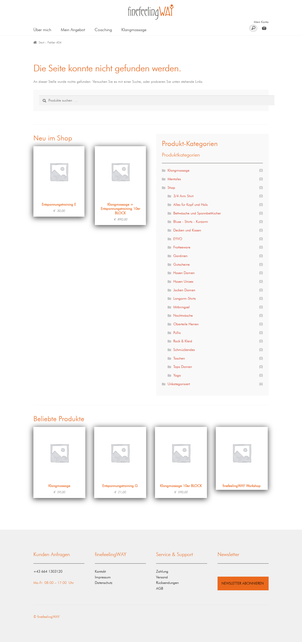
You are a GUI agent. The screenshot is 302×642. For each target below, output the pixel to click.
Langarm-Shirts (184, 298)
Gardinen (180, 256)
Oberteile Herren (186, 324)
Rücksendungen (167, 583)
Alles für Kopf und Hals (190, 205)
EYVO (177, 239)
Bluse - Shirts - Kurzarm (190, 222)
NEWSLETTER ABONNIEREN (243, 583)
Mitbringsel (181, 307)
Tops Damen (182, 367)
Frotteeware (181, 247)
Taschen (179, 358)
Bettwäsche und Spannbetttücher (197, 213)
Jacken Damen (184, 290)
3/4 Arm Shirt (183, 196)
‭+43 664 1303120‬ (47, 571)
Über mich (42, 29)
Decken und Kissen (187, 230)
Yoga (177, 375)
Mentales (174, 179)
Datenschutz (103, 583)
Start (41, 42)
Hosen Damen (184, 273)
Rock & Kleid (182, 341)
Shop (171, 188)
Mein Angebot (73, 29)
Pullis (177, 333)
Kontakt (100, 571)
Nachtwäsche (183, 315)
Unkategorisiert (179, 384)
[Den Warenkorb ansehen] (263, 28)
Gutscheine (181, 264)
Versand (162, 577)
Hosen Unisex (183, 281)
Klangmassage (133, 29)
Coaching (103, 29)
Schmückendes (184, 350)
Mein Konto (261, 22)
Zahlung (162, 571)
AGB (159, 588)
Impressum (103, 577)
